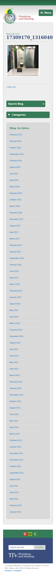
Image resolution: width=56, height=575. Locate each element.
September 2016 (17, 258)
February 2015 (16, 291)
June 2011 (14, 492)
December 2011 (16, 453)
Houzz (35, 534)
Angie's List (30, 534)
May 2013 (14, 362)
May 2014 (14, 310)
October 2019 (15, 200)
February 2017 (16, 245)
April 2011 (14, 499)
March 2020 (15, 187)
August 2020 (15, 167)
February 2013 (16, 382)
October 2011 (15, 466)
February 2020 (16, 193)
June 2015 (14, 271)
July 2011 (14, 486)
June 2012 (14, 414)
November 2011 (16, 460)
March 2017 (15, 239)
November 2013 (16, 336)
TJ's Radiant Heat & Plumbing (22, 555)
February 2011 (16, 505)
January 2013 (15, 388)
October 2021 (15, 148)
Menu (47, 12)
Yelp (25, 534)
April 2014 (14, 317)
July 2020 (14, 174)
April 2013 (14, 369)
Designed (8, 570)
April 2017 (14, 232)
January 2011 (15, 512)
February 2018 (16, 213)
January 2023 (15, 141)
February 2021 (16, 161)
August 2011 (15, 479)
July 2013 (14, 349)
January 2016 (15, 265)
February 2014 (16, 330)
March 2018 (15, 206)
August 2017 (15, 226)
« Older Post (11, 87)
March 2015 (15, 284)
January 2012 (15, 447)
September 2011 (17, 473)
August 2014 (15, 304)
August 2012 (15, 408)
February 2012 (16, 440)
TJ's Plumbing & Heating (18, 19)
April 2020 (14, 180)
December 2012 (16, 395)
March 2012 (15, 434)
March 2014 (15, 323)
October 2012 (15, 401)
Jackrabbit (17, 570)
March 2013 (15, 375)
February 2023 (16, 135)
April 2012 (14, 427)
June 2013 (14, 356)
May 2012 (14, 421)
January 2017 (15, 252)
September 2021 (17, 154)
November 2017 (16, 219)
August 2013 (15, 343)
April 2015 (14, 278)
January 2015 (15, 297)
